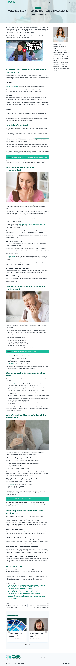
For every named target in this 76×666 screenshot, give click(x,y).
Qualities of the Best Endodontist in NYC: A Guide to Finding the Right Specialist (61, 58)
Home (27, 2)
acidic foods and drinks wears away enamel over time (32, 224)
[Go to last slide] (9, 631)
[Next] (46, 631)
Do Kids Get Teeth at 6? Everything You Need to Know (36, 635)
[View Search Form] (69, 2)
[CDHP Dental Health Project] (10, 2)
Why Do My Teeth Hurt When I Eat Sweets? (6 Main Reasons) (23, 586)
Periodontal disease (11, 256)
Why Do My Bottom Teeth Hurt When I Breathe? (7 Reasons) (23, 590)
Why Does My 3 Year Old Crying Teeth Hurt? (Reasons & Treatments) (25, 595)
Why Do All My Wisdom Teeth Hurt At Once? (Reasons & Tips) (23, 591)
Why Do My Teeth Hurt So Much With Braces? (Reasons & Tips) (24, 593)
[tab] (25, 644)
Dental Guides (34, 2)
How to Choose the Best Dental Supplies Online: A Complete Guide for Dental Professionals (61, 52)
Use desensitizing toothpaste (15, 383)
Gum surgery (11, 363)
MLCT (67, 657)
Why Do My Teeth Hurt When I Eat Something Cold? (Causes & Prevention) (26, 585)
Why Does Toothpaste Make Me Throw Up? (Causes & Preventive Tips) (39, 605)
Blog (48, 2)
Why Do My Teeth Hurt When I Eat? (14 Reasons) (20, 588)
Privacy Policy (41, 657)
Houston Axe (61, 657)
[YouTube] (66, 664)
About (54, 657)
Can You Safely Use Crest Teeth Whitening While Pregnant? (16, 635)
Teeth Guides (42, 2)
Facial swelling (11, 484)
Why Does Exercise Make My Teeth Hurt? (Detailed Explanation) (16, 605)
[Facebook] (60, 664)
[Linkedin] (69, 664)
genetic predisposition (21, 532)
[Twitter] (63, 664)
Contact (49, 657)
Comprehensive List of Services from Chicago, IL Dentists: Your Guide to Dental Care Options (60, 64)
